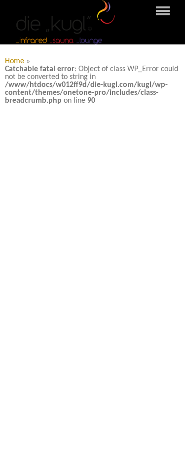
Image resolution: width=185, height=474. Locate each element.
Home (14, 61)
